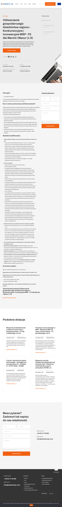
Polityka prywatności (28, 488)
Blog (29, 3)
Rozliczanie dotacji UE (47, 480)
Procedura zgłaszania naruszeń (31, 490)
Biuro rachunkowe (46, 484)
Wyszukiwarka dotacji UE (29, 484)
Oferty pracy (27, 486)
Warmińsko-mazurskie (8, 66)
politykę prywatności (12, 449)
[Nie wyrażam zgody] (60, 504)
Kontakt (34, 3)
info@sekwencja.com (45, 439)
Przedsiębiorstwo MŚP (25, 66)
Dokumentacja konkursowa (9, 297)
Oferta (16, 3)
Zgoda (31, 505)
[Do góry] (56, 468)
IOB (21, 3)
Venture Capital (45, 482)
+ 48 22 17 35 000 (10, 479)
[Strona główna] (7, 3)
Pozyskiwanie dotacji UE (47, 478)
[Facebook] (9, 57)
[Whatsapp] (16, 57)
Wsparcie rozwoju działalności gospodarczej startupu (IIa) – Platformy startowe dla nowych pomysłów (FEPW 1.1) (45, 364)
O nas (25, 3)
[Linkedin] (13, 57)
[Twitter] (11, 57)
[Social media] (52, 493)
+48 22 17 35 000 (43, 433)
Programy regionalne (25, 71)
